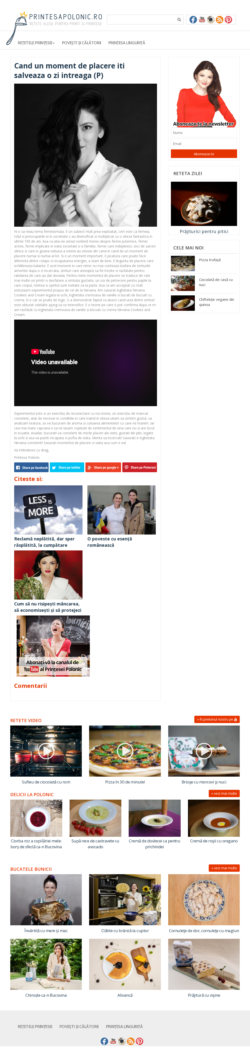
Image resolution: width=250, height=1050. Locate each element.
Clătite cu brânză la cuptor (125, 930)
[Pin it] (139, 467)
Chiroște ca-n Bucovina (46, 995)
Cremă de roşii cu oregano (214, 841)
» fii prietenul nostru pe (215, 719)
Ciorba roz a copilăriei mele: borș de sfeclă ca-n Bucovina (36, 843)
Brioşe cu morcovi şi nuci (204, 782)
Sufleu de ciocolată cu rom (46, 782)
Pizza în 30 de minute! (125, 782)
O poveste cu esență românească (109, 542)
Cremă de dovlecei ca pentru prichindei (154, 843)
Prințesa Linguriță (126, 42)
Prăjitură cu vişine (204, 995)
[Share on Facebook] (32, 467)
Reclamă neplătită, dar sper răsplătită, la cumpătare (44, 542)
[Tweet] (67, 467)
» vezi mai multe (224, 793)
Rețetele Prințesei (35, 1026)
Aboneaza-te (204, 154)
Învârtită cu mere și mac (46, 930)
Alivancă (125, 995)
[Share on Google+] (103, 467)
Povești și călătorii (81, 42)
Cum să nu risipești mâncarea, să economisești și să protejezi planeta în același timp (47, 610)
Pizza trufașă (210, 259)
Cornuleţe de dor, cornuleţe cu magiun (204, 930)
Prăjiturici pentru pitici (204, 231)
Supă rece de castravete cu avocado (95, 843)
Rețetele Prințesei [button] (35, 42)
